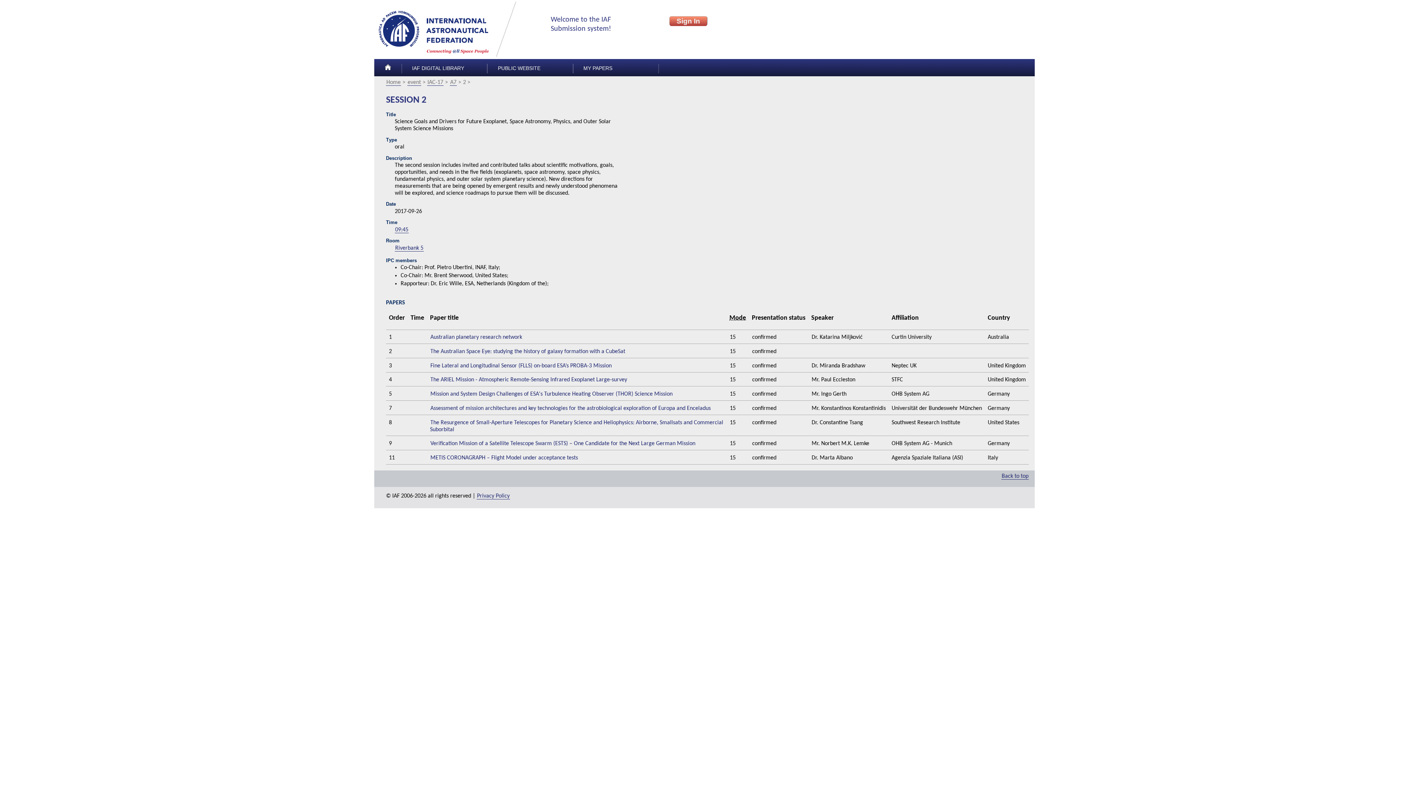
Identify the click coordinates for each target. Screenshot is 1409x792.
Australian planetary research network (476, 337)
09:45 (401, 230)
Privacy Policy (493, 496)
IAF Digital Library (438, 68)
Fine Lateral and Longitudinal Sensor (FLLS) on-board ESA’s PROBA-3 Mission (521, 366)
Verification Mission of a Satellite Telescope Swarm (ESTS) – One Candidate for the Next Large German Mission (562, 444)
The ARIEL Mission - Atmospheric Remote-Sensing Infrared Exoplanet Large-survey (528, 380)
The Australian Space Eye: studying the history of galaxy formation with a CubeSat (527, 352)
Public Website (519, 68)
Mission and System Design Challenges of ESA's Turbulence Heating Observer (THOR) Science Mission (551, 394)
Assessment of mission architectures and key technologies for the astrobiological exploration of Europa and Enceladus (570, 408)
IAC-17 (435, 82)
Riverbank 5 (409, 248)
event (414, 82)
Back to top (1015, 476)
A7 (453, 82)
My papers (597, 68)
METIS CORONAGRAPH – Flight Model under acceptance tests (504, 458)
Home (393, 82)
